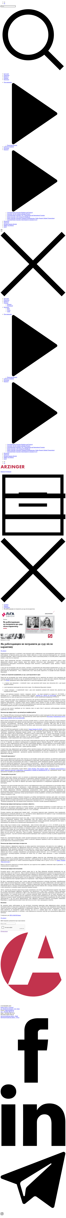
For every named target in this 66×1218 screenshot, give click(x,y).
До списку (3, 650)
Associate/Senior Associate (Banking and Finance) (20, 212)
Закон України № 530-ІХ (35, 729)
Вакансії (6, 149)
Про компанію (8, 82)
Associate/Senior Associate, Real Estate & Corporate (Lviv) (22, 219)
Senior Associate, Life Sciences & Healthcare (18, 217)
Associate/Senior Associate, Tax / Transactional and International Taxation (26, 215)
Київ (8, 308)
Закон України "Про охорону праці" (38, 768)
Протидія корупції (12, 145)
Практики (6, 75)
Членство (6, 222)
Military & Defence (9, 225)
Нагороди (6, 221)
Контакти (6, 79)
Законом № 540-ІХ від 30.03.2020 (46, 695)
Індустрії (6, 73)
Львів (8, 311)
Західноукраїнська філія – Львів (9, 1016)
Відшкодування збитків (10, 224)
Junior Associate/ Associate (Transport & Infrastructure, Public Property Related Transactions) (31, 218)
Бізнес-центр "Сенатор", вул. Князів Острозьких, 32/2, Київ (10, 1008)
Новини (6, 78)
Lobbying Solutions (9, 146)
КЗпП (7, 680)
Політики (6, 148)
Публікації (10, 305)
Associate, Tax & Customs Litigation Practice (18, 214)
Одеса (8, 310)
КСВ (5, 227)
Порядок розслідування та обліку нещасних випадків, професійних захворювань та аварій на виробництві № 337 (33, 769)
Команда (6, 76)
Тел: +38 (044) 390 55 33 (7, 1011)
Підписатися (4, 931)
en (4, 3)
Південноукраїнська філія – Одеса (10, 1017)
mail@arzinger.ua (9, 1010)
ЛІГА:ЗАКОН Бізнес (15, 915)
